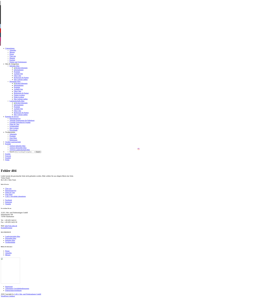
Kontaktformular (6, 228)
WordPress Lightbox (8, 296)
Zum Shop (8, 194)
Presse (7, 251)
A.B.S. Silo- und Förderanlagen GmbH (27, 294)
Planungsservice (10, 190)
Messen (7, 255)
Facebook (8, 200)
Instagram (8, 202)
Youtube (8, 204)
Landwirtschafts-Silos (12, 236)
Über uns (8, 188)
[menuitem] (7, 154)
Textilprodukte (10, 242)
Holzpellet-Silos (10, 238)
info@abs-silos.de (11, 226)
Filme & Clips (10, 192)
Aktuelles (8, 253)
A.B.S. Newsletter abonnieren (15, 196)
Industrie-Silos (10, 240)
